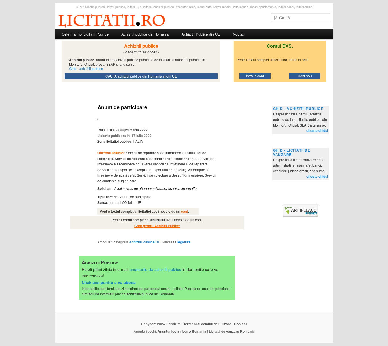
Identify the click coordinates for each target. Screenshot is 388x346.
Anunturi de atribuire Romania (182, 331)
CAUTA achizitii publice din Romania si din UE (141, 76)
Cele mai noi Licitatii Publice (85, 34)
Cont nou (305, 75)
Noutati (239, 34)
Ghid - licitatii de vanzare (291, 152)
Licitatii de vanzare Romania (232, 331)
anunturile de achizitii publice (155, 269)
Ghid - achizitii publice (298, 109)
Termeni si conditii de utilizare (207, 323)
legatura (184, 242)
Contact (240, 323)
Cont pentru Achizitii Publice (157, 225)
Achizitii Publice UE (144, 242)
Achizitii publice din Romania (145, 34)
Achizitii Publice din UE (201, 34)
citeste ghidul (317, 130)
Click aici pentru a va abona (109, 282)
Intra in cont (255, 75)
